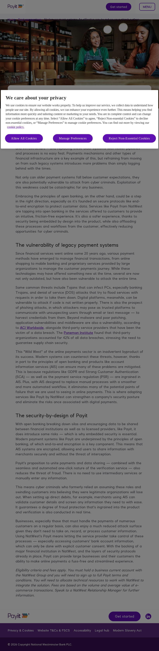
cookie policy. (15, 127)
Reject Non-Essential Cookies (129, 138)
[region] (79, 119)
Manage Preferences (72, 138)
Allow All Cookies (24, 138)
